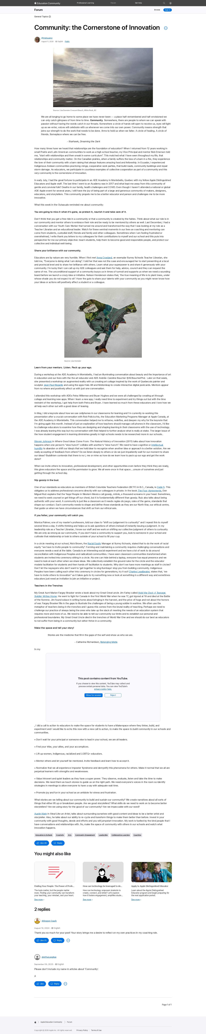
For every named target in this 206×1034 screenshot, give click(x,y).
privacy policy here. (103, 689)
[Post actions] (165, 28)
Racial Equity (94, 543)
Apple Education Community (51, 1022)
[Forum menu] (117, 3)
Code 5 (161, 487)
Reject (113, 695)
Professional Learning (85, 3)
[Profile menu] (172, 3)
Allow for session (93, 695)
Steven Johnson (43, 441)
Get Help (138, 3)
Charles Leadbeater (139, 571)
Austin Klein (40, 813)
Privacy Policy (82, 1030)
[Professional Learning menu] (95, 3)
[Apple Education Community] (47, 3)
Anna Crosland (104, 257)
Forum (113, 3)
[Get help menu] (143, 3)
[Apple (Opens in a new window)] (35, 1022)
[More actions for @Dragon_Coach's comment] (68, 940)
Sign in (167, 10)
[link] (103, 80)
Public (67, 42)
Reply (59, 843)
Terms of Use (96, 1030)
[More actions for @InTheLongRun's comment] (65, 983)
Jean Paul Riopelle (53, 385)
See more (38, 899)
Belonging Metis (108, 642)
